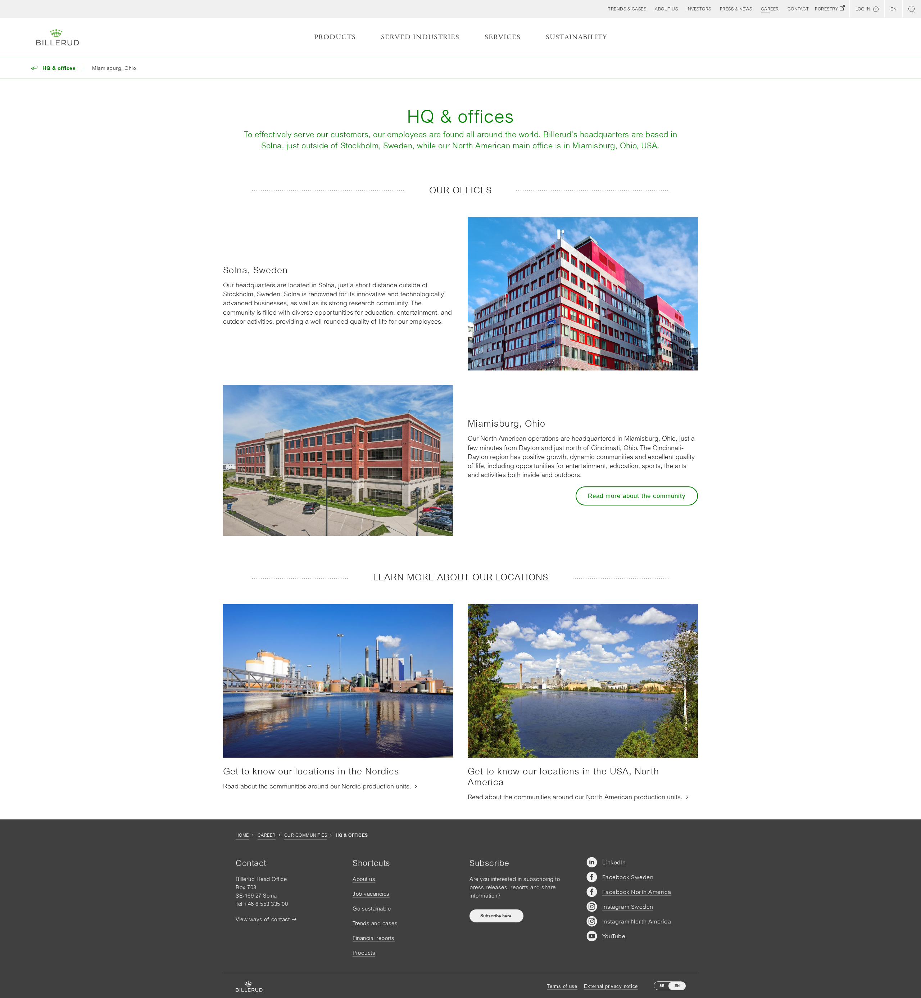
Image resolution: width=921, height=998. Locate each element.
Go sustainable (372, 908)
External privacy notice (611, 986)
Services (503, 37)
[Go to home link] (57, 37)
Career (267, 835)
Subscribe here (496, 915)
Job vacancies (371, 894)
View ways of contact (263, 919)
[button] (666, 9)
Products (364, 953)
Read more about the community (637, 496)
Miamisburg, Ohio (114, 68)
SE (661, 986)
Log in (863, 9)
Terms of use (562, 986)
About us (364, 879)
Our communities (305, 835)
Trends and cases (375, 923)
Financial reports (374, 938)
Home (242, 835)
